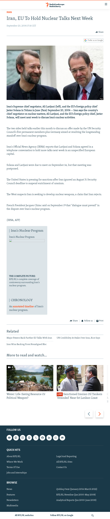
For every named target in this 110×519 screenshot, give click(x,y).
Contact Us (61, 467)
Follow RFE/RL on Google (61, 515)
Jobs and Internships (17, 473)
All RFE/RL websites (24, 515)
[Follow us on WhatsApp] (55, 437)
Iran (9, 12)
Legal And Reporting (66, 456)
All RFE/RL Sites (64, 462)
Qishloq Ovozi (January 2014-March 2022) (76, 489)
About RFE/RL (14, 456)
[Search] (92, 515)
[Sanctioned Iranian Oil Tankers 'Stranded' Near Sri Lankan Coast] (80, 378)
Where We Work (15, 462)
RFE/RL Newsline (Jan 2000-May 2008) (76, 495)
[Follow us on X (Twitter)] (36, 437)
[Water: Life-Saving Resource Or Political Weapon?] (30, 378)
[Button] (100, 32)
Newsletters (12, 500)
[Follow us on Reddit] (16, 437)
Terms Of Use (13, 467)
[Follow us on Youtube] (9, 437)
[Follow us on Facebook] (42, 437)
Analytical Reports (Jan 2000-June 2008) (76, 500)
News (9, 489)
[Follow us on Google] (29, 437)
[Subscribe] (62, 437)
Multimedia (12, 505)
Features (11, 495)
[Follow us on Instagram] (22, 437)
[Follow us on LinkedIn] (49, 437)
